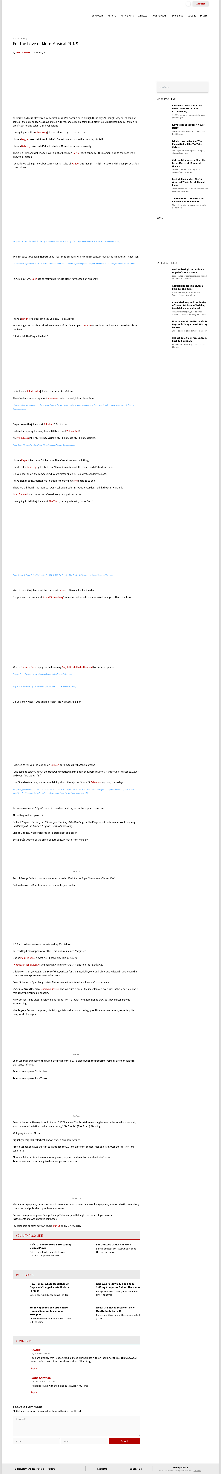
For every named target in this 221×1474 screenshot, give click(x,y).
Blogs (25, 38)
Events (203, 15)
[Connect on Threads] (81, 1468)
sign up (56, 1225)
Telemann (96, 782)
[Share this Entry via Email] (146, 52)
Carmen (55, 765)
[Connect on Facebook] (60, 1468)
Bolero (87, 325)
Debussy (26, 146)
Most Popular (159, 15)
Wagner (25, 139)
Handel (75, 163)
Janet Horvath (23, 52)
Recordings (177, 15)
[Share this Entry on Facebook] (146, 62)
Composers (97, 15)
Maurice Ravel (27, 958)
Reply (34, 1392)
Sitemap (197, 1470)
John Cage (32, 467)
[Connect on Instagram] (70, 1468)
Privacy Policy (180, 1467)
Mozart (63, 590)
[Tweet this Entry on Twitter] (146, 67)
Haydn (24, 318)
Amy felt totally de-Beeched (77, 667)
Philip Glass (22, 438)
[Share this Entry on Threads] (146, 76)
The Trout (54, 501)
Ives (75, 480)
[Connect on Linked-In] (76, 1468)
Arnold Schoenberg (53, 597)
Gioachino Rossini (49, 989)
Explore (191, 15)
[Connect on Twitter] (65, 1468)
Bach (34, 278)
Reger (24, 460)
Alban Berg (41, 132)
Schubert (48, 424)
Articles (142, 15)
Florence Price (28, 667)
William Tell (72, 431)
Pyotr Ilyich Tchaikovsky (26, 964)
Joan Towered (20, 494)
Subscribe (200, 3)
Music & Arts (127, 15)
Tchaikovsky (33, 391)
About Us (102, 1468)
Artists (112, 15)
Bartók (76, 153)
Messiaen (53, 398)
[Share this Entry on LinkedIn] (146, 72)
